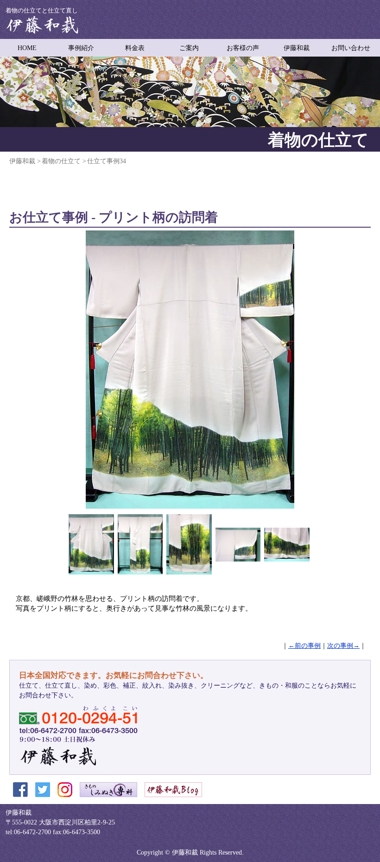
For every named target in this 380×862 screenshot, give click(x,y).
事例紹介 (81, 48)
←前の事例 (304, 645)
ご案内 (189, 48)
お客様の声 (243, 48)
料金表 (135, 48)
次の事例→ (343, 645)
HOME (27, 48)
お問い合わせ (350, 48)
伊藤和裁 (297, 48)
